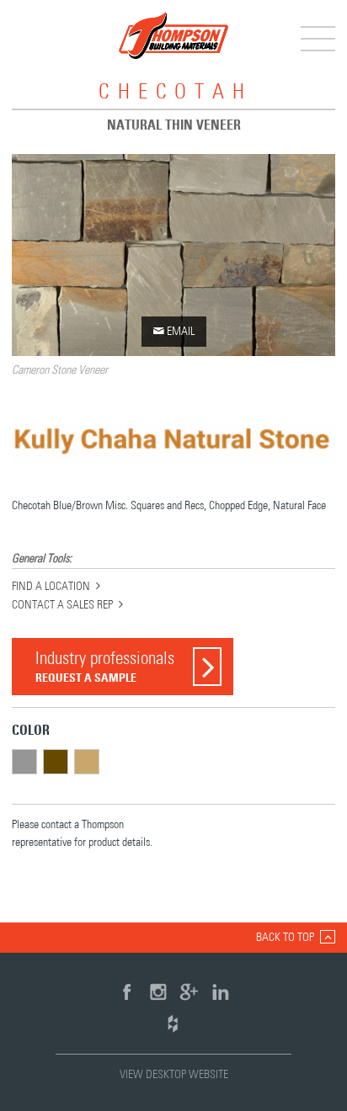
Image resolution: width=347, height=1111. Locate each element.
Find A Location (51, 587)
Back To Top (285, 938)
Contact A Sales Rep (62, 605)
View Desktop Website (174, 1075)
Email (174, 331)
